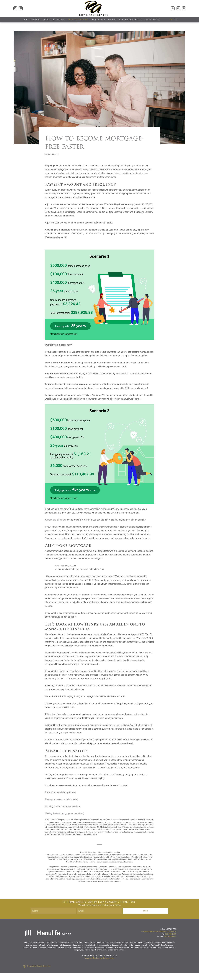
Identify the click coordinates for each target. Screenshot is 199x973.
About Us (35, 19)
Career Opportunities (130, 19)
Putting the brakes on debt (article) (61, 799)
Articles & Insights (78, 19)
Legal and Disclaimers (93, 958)
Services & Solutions (54, 19)
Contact (112, 19)
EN (171, 19)
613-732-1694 (170, 934)
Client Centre (98, 19)
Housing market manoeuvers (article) (62, 806)
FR (176, 19)
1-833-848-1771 (170, 936)
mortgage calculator (56, 520)
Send (145, 911)
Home (25, 19)
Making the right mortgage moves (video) (64, 813)
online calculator (79, 767)
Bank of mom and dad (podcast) (60, 792)
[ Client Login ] (152, 19)
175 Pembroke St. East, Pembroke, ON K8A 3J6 (158, 932)
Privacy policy (108, 958)
